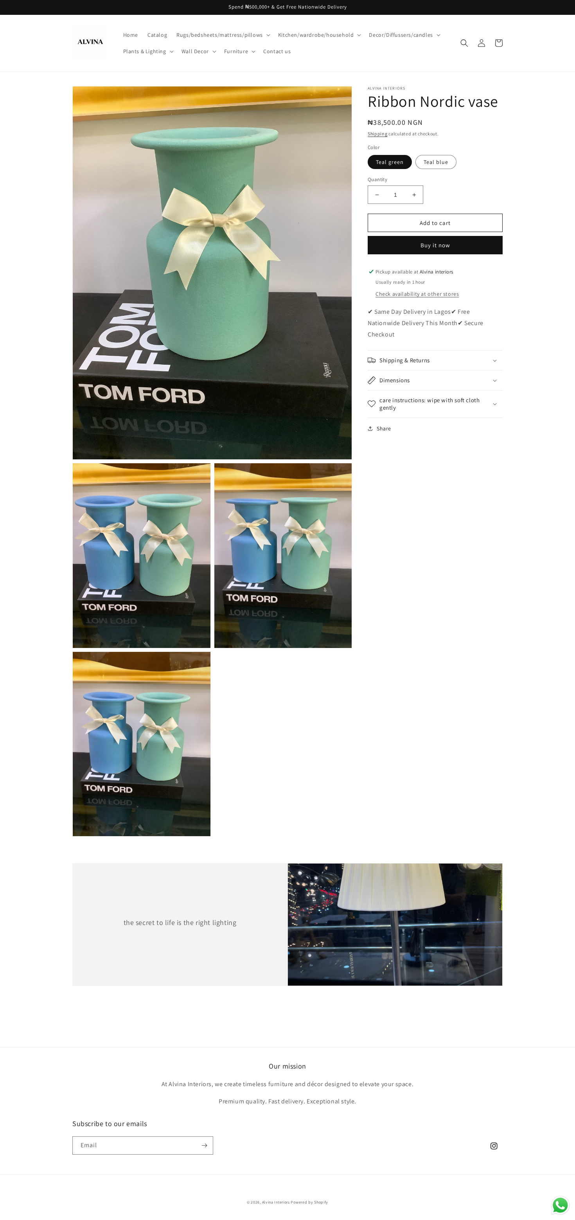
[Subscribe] (204, 1145)
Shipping (378, 134)
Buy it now (435, 245)
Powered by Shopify (309, 1202)
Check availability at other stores (417, 293)
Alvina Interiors (276, 1202)
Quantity (377, 179)
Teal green (390, 162)
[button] (222, 35)
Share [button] (384, 428)
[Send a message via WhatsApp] (560, 1205)
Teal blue (436, 162)
